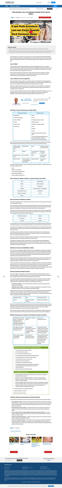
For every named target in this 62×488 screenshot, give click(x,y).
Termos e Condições (43, 467)
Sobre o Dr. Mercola (15, 6)
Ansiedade (40, 215)
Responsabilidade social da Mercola (27, 467)
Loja (55, 6)
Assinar (53, 2)
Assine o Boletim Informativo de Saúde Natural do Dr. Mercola (16, 458)
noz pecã (42, 317)
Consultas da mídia (25, 466)
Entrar (49, 2)
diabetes (24, 308)
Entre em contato (6, 467)
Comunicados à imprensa (43, 466)
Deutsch (38, 4)
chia (30, 317)
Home (6, 6)
